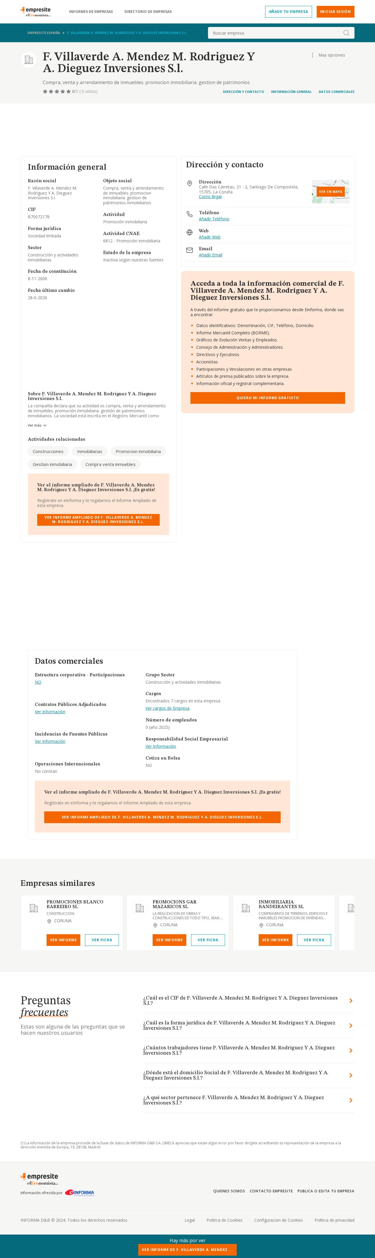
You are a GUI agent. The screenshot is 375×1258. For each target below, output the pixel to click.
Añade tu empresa (288, 11)
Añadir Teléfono (214, 219)
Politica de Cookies (225, 1220)
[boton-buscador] (346, 33)
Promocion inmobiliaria (138, 451)
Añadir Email (210, 255)
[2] (51, 91)
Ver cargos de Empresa (168, 708)
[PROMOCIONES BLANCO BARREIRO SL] (33, 908)
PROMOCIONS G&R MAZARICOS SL (175, 904)
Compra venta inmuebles (111, 464)
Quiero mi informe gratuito (267, 397)
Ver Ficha (102, 939)
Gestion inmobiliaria (52, 464)
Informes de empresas (91, 12)
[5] (69, 91)
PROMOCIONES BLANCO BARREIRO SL (75, 904)
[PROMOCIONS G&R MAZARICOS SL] (140, 908)
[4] (63, 91)
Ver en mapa (330, 192)
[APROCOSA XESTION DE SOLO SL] (352, 908)
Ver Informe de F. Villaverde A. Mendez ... (187, 1249)
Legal (190, 1220)
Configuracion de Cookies (278, 1220)
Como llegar (210, 196)
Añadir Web (210, 237)
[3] (57, 91)
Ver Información (50, 711)
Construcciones (48, 451)
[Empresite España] (38, 11)
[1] (46, 91)
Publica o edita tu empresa (326, 1191)
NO (38, 682)
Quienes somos (229, 1191)
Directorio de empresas (148, 12)
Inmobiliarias (89, 451)
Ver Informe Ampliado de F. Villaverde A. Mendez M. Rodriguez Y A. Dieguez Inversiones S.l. (98, 519)
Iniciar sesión (335, 11)
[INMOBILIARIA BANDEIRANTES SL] (246, 908)
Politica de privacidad (334, 1220)
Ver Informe (63, 939)
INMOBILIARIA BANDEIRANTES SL (281, 904)
